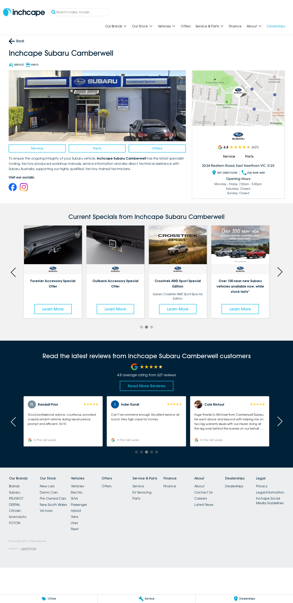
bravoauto (17, 517)
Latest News (203, 505)
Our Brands (113, 26)
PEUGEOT (16, 498)
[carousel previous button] (14, 272)
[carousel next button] (279, 272)
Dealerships (276, 26)
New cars (47, 486)
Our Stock (140, 26)
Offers (186, 26)
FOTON (14, 523)
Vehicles (164, 26)
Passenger (79, 505)
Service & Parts (207, 26)
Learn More (53, 309)
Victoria (46, 511)
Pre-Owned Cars (53, 498)
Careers (200, 498)
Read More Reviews (146, 385)
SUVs (74, 498)
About (252, 26)
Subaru (14, 492)
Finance (235, 26)
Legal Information (270, 492)
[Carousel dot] (141, 327)
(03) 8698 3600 (256, 172)
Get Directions (227, 172)
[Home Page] (24, 12)
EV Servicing (142, 492)
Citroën (15, 511)
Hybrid (76, 511)
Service (37, 148)
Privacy (262, 486)
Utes (74, 523)
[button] (63, 421)
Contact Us (203, 492)
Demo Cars (49, 492)
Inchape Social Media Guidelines (270, 500)
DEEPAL (14, 505)
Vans (74, 517)
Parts (97, 148)
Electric (77, 492)
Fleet (75, 529)
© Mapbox (276, 123)
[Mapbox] (203, 122)
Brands (14, 486)
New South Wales (53, 505)
